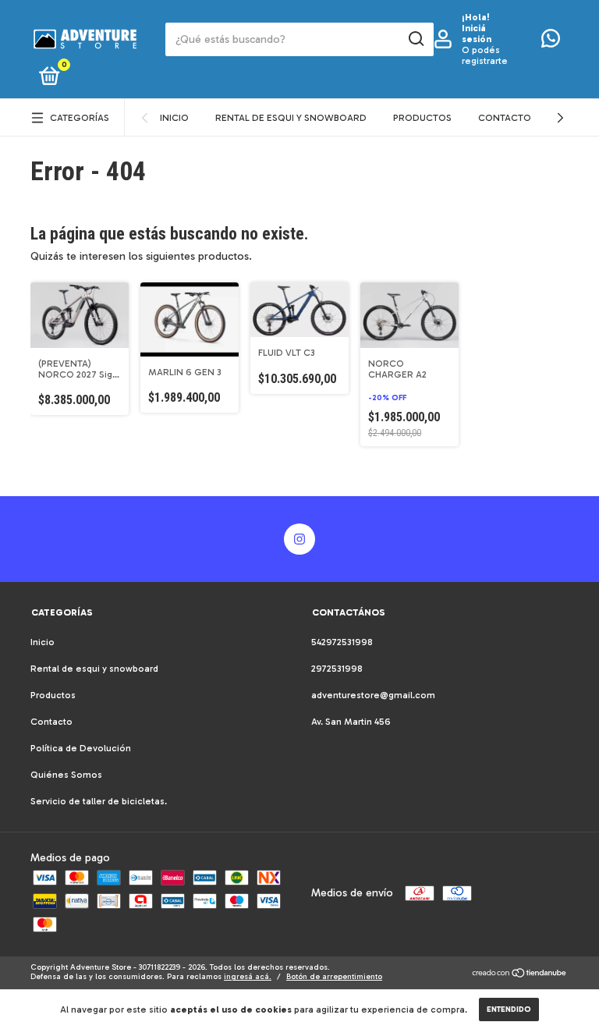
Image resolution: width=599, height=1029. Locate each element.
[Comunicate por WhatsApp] (550, 42)
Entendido (509, 1009)
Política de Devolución (80, 748)
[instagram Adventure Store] (299, 539)
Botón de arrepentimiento (334, 976)
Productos (422, 117)
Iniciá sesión (476, 33)
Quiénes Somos (66, 774)
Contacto (504, 117)
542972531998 (342, 642)
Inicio (174, 117)
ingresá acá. (247, 976)
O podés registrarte (485, 55)
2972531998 (337, 668)
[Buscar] (415, 39)
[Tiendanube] (520, 974)
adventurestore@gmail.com (373, 695)
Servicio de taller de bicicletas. (98, 801)
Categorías (79, 117)
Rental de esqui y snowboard (291, 117)
